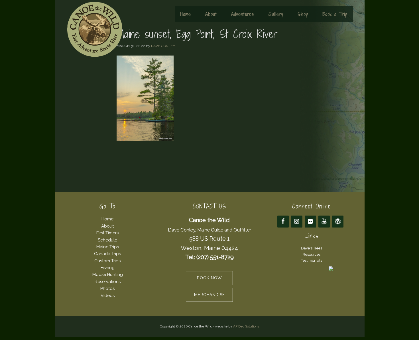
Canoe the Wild (94, 29)
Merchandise (209, 294)
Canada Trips (107, 253)
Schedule (107, 240)
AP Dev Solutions (246, 326)
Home (107, 219)
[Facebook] (283, 222)
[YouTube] (324, 222)
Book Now (209, 278)
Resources (311, 254)
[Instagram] (296, 222)
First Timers (107, 232)
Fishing (108, 267)
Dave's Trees (311, 248)
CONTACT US (209, 206)
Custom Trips (107, 260)
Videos (108, 295)
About (107, 226)
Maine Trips (107, 246)
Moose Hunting (107, 274)
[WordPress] (337, 222)
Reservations (108, 281)
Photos (107, 288)
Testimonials (311, 260)
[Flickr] (310, 222)
